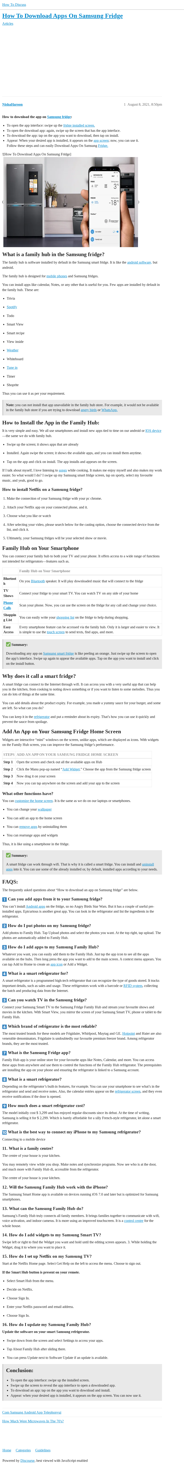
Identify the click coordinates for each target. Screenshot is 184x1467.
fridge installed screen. (79, 125)
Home (6, 1450)
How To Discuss (14, 5)
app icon (56, 964)
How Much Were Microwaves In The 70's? (33, 1421)
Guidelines (42, 1450)
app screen (101, 140)
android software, (139, 262)
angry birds (89, 410)
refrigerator (42, 717)
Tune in (12, 367)
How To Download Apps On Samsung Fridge (62, 15)
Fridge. (103, 146)
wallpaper (45, 809)
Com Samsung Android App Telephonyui (31, 1412)
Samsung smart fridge (58, 653)
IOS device (153, 431)
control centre (133, 1221)
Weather (12, 350)
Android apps (35, 906)
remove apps (28, 827)
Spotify (12, 307)
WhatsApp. (109, 410)
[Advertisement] (92, 61)
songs (63, 470)
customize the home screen (34, 801)
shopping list (65, 617)
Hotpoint (128, 1033)
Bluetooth (38, 581)
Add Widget (71, 769)
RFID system (132, 986)
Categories (23, 1450)
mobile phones (56, 276)
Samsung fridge (59, 117)
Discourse (27, 1460)
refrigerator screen (127, 1091)
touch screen (56, 632)
